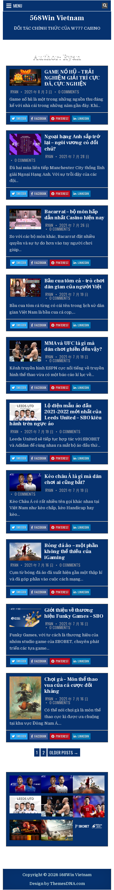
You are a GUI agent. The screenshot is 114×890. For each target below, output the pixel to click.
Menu (17, 6)
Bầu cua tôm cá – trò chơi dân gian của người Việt (74, 284)
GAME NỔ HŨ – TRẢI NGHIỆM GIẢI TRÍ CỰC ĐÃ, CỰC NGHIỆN (72, 78)
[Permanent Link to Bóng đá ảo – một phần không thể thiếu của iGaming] (25, 552)
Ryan (14, 92)
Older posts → (63, 752)
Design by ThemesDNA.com (57, 883)
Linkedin (84, 119)
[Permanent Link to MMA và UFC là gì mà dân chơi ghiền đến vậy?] (25, 351)
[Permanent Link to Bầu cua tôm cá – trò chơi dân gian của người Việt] (25, 288)
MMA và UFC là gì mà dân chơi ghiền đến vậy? (73, 346)
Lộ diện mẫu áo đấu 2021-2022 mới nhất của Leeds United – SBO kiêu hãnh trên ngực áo (55, 415)
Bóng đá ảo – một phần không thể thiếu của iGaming (71, 551)
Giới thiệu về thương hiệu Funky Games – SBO (73, 613)
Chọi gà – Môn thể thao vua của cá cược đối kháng (71, 685)
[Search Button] (105, 6)
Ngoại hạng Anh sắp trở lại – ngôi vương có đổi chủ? (72, 142)
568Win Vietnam (57, 18)
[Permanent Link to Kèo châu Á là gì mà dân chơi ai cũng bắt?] (25, 482)
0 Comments (68, 92)
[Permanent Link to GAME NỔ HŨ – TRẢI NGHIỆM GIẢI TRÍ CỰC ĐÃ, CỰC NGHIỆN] (25, 77)
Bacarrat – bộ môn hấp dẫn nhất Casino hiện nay (74, 215)
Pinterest (63, 119)
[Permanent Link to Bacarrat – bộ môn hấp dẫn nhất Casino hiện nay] (25, 219)
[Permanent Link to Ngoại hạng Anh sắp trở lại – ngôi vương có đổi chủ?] (25, 144)
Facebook (41, 119)
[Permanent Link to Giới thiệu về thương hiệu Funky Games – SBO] (25, 617)
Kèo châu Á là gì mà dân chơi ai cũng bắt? (72, 479)
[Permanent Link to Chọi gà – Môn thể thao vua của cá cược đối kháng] (25, 697)
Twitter (22, 119)
